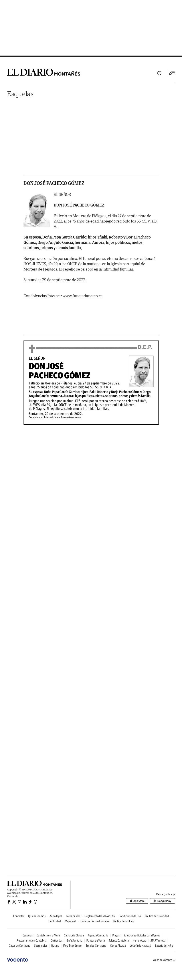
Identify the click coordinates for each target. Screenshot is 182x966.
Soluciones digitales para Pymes (142, 935)
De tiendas (57, 940)
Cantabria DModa (74, 935)
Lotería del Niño (164, 945)
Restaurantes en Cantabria (32, 940)
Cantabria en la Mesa (48, 935)
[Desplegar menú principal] (172, 73)
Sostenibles (40, 945)
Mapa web (71, 921)
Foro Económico (72, 945)
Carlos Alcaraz (118, 945)
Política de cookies (123, 921)
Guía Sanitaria (74, 940)
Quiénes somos (37, 916)
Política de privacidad (157, 916)
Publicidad (55, 921)
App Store (138, 901)
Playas (116, 935)
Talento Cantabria (119, 940)
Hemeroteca (139, 940)
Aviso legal (55, 916)
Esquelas (20, 93)
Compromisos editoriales (95, 921)
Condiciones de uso (130, 916)
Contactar (18, 916)
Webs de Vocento (162, 960)
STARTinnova (158, 940)
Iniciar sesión (159, 73)
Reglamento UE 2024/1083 (100, 916)
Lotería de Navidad (140, 945)
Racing (55, 945)
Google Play (164, 901)
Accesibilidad (73, 916)
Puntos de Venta (95, 940)
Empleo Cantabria (96, 945)
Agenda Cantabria (98, 935)
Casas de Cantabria (19, 945)
